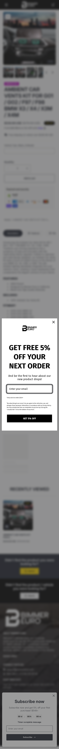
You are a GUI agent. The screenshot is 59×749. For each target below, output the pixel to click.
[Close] (53, 322)
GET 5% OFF (29, 418)
